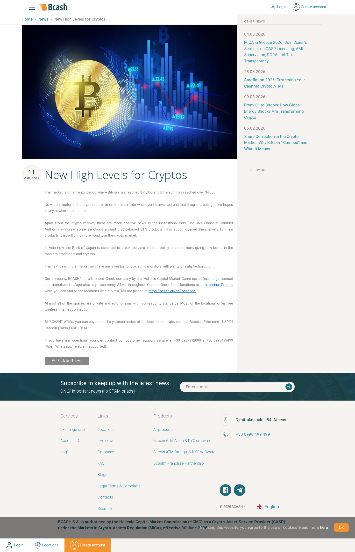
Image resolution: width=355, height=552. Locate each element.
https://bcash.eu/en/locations (172, 291)
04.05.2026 (254, 34)
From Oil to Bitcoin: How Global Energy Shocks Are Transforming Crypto (274, 111)
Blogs (102, 475)
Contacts (105, 497)
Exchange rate (72, 429)
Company (106, 452)
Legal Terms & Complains (119, 486)
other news (254, 21)
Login (65, 452)
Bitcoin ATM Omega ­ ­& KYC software (184, 452)
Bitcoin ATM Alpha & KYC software (182, 440)
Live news (106, 440)
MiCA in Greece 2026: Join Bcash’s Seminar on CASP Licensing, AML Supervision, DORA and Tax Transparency (275, 51)
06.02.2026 (254, 128)
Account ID (69, 440)
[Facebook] (225, 490)
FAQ (101, 463)
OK (341, 527)
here (324, 527)
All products (163, 429)
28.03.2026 (254, 71)
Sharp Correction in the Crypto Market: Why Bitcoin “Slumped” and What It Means (275, 142)
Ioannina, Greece (218, 285)
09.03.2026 (254, 96)
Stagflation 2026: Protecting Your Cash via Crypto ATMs (274, 83)
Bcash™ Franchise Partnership (178, 463)
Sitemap (105, 508)
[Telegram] (239, 490)
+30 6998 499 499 (253, 434)
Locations (106, 429)
